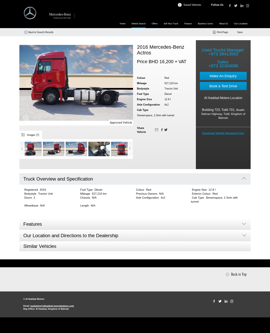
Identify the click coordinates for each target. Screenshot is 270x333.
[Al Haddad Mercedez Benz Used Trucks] (49, 13)
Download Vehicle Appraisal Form (223, 133)
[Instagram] (248, 6)
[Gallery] (26, 118)
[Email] (157, 130)
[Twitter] (236, 6)
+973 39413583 (223, 53)
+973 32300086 (223, 65)
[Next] (130, 148)
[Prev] (22, 148)
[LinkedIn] (242, 6)
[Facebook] (230, 6)
